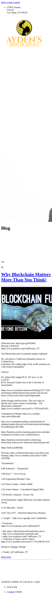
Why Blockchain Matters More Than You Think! (26, 277)
